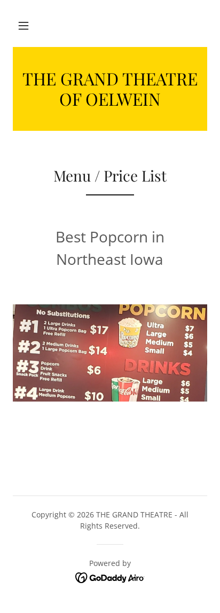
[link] (110, 88)
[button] (23, 25)
